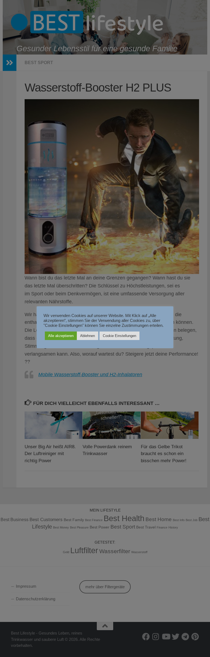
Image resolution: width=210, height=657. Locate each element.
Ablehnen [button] (87, 336)
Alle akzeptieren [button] (61, 336)
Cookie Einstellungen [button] (119, 336)
